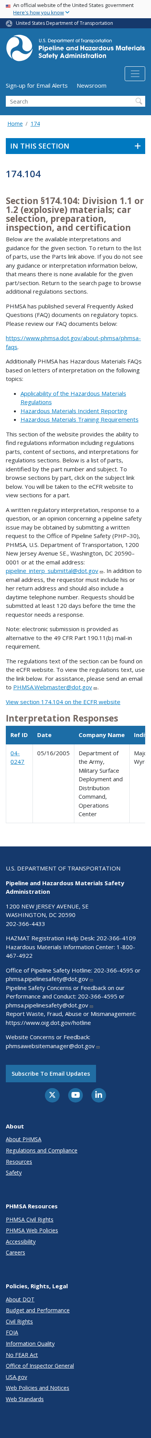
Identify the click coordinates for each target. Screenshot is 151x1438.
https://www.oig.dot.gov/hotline (48, 1022)
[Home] (75, 50)
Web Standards (25, 1399)
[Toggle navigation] (135, 73)
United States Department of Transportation (64, 23)
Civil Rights (19, 1321)
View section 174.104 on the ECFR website (63, 702)
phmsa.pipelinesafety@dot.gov (47, 979)
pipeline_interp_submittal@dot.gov (52, 571)
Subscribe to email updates (51, 1073)
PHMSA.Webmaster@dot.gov (52, 687)
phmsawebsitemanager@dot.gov (50, 1046)
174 (35, 123)
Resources (19, 1161)
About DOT (20, 1299)
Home (15, 123)
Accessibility (21, 1241)
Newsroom (91, 85)
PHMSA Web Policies (32, 1230)
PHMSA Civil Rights (29, 1219)
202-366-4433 (25, 924)
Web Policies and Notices (37, 1387)
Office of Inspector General (40, 1365)
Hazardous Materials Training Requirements (80, 419)
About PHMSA (23, 1139)
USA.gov (16, 1377)
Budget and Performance (38, 1310)
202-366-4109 (116, 938)
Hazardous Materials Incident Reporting (74, 411)
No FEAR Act (22, 1354)
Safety (14, 1172)
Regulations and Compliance (41, 1150)
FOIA (12, 1332)
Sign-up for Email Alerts (37, 85)
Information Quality (30, 1343)
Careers (15, 1252)
